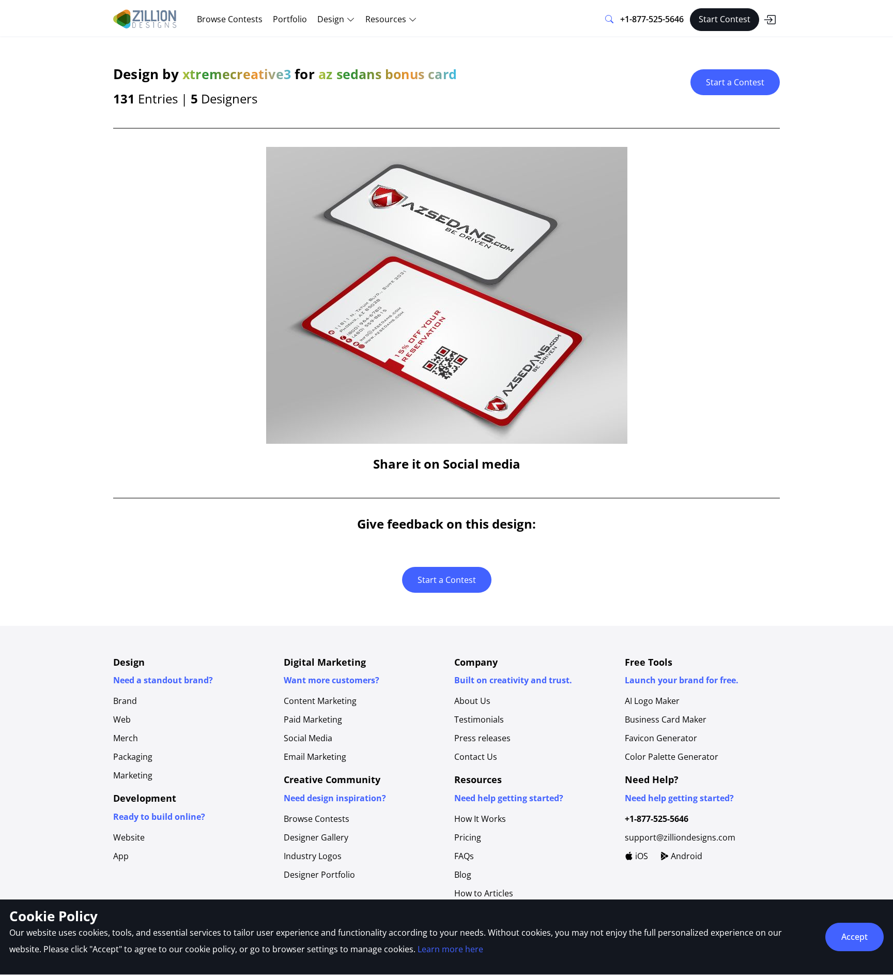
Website (129, 837)
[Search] (609, 19)
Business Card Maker (665, 719)
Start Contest (724, 19)
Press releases (482, 738)
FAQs (464, 856)
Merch (125, 738)
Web (122, 719)
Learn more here (450, 949)
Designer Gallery (316, 837)
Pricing (467, 837)
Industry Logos (313, 856)
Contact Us (475, 757)
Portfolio (290, 19)
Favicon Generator (661, 738)
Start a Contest (735, 82)
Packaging (132, 757)
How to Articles (483, 893)
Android (685, 856)
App (121, 856)
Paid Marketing (313, 719)
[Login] (769, 19)
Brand (125, 701)
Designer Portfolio (319, 875)
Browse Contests (230, 19)
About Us (472, 701)
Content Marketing (320, 701)
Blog (462, 875)
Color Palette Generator (671, 757)
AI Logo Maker (652, 701)
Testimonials (479, 719)
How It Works (480, 819)
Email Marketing (315, 757)
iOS (640, 856)
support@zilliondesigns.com (680, 837)
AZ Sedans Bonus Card (387, 74)
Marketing (132, 775)
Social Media (308, 738)
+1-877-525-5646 (652, 19)
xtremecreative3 (236, 74)
